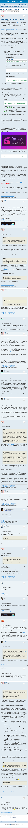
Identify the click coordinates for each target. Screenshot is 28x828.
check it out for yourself (6, 351)
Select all (11, 59)
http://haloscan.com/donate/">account (9, 269)
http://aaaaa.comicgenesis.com (6, 812)
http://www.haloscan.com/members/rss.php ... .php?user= (13, 182)
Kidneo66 (2, 667)
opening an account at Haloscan (7, 35)
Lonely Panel (3, 522)
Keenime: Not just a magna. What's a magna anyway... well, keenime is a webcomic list (13, 221)
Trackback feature (10, 75)
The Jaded (2, 521)
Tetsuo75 (5, 641)
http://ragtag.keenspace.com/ (20, 355)
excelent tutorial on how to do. (8, 752)
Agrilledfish (3, 797)
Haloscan (19, 22)
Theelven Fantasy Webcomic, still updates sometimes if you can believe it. (13, 225)
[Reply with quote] (24, 16)
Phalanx (5, 508)
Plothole (7, 192)
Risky (5, 200)
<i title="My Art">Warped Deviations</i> (7, 196)
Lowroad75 (24, 632)
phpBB (10, 824)
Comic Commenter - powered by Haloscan (13, 9)
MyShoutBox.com (11, 444)
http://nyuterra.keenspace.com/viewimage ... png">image (10, 29)
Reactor (5, 370)
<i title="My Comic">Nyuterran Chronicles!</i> (9, 312)
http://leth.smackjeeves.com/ (6, 664)
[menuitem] (3, 4)
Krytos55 (5, 525)
